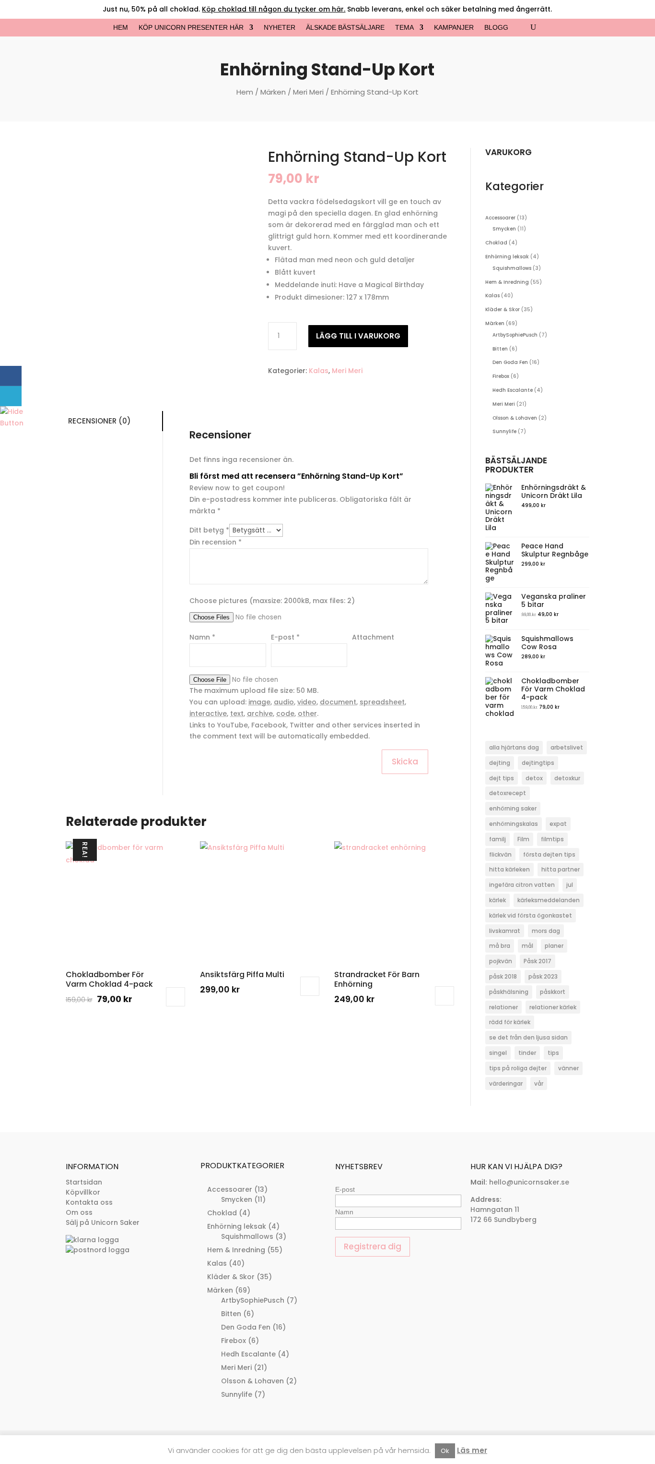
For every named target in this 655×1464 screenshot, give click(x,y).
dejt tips (501, 778)
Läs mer (472, 1450)
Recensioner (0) (99, 421)
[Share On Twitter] (11, 396)
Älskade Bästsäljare (345, 27)
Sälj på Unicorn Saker (103, 1222)
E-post (345, 1189)
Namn (344, 1212)
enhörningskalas (513, 824)
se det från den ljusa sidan (528, 1037)
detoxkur (567, 778)
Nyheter (279, 27)
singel (498, 1053)
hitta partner (560, 869)
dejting (499, 763)
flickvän (500, 854)
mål (527, 946)
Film (523, 839)
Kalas (318, 370)
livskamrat (504, 931)
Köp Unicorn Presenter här (191, 27)
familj (497, 839)
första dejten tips (549, 854)
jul (569, 885)
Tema (404, 27)
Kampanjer (454, 27)
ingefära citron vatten (522, 885)
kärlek (497, 900)
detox (534, 778)
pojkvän (500, 961)
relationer (503, 1007)
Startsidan (84, 1182)
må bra (499, 946)
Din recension (215, 542)
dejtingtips (538, 763)
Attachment (373, 637)
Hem (120, 27)
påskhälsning (508, 992)
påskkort (552, 992)
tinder (527, 1053)
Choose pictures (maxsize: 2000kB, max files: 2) (272, 600)
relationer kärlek (552, 1007)
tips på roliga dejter (518, 1068)
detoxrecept (507, 793)
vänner (568, 1068)
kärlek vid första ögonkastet (530, 915)
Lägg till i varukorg (358, 336)
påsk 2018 (503, 976)
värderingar (506, 1083)
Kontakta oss (89, 1202)
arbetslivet (566, 747)
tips (553, 1053)
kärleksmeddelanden (548, 900)
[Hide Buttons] (12, 423)
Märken (273, 92)
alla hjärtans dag (514, 747)
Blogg (496, 27)
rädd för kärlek (509, 1022)
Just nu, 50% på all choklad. (224, 9)
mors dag (546, 931)
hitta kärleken (509, 869)
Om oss (79, 1212)
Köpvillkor (83, 1192)
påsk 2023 (543, 976)
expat (558, 824)
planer (554, 946)
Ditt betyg (209, 530)
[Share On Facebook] (11, 376)
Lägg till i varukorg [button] (175, 996)
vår (538, 1083)
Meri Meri (308, 92)
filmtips (552, 839)
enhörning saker (513, 808)
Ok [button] (445, 1450)
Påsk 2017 (537, 961)
